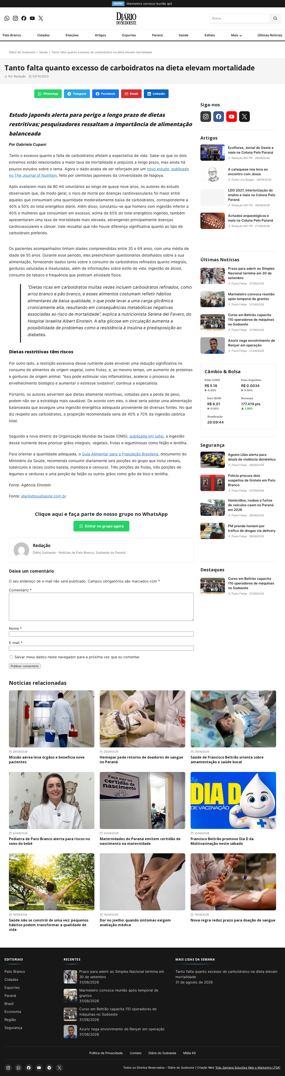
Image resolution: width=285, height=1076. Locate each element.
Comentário (20, 590)
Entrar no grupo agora (104, 526)
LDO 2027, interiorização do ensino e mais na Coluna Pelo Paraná (251, 195)
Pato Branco (12, 35)
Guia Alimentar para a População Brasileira (120, 454)
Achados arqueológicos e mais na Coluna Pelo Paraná (250, 218)
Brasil (9, 1003)
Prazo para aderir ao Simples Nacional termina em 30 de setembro (251, 273)
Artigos (100, 35)
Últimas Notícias (270, 35)
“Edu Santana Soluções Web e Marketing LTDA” (248, 1067)
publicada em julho (146, 436)
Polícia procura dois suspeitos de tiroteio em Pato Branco (251, 480)
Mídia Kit (189, 1053)
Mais (234, 35)
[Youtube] (32, 18)
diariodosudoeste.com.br (43, 496)
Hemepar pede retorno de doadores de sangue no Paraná (141, 759)
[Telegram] (49, 1068)
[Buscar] (275, 18)
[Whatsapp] (6, 18)
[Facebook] (23, 18)
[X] (40, 18)
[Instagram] (15, 18)
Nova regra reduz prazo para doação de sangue (233, 920)
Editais (210, 35)
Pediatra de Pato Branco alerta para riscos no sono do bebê (49, 841)
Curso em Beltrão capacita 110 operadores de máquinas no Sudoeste (251, 319)
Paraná (157, 35)
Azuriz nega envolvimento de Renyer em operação (251, 342)
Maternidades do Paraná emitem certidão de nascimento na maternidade (140, 841)
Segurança (212, 445)
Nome (15, 628)
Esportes (129, 35)
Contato (135, 1053)
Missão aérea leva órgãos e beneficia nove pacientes (47, 759)
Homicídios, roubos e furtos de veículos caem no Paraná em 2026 (251, 505)
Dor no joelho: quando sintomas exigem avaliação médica (135, 922)
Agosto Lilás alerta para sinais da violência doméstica (252, 457)
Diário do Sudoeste (22, 52)
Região (10, 1019)
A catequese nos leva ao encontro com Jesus (248, 171)
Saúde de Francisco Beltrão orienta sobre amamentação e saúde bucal (227, 759)
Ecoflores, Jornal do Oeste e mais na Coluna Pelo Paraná (251, 150)
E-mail (15, 642)
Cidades (43, 35)
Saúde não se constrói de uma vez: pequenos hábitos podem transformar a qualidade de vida (48, 925)
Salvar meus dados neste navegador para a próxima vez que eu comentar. (77, 657)
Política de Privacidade (106, 1053)
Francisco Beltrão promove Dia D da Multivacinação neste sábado (222, 841)
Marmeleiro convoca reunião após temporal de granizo (251, 296)
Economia (12, 1011)
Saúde (183, 35)
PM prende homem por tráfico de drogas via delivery (252, 528)
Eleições (72, 35)
